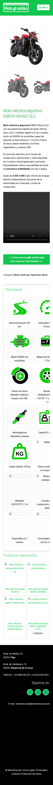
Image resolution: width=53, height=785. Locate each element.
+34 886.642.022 (22, 675)
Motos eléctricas (22, 275)
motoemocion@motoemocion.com (33, 703)
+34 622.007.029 (40, 675)
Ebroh (44, 275)
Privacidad (41, 770)
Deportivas (36, 275)
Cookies (16, 774)
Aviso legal (28, 770)
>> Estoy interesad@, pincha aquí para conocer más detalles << (26, 259)
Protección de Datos (31, 774)
